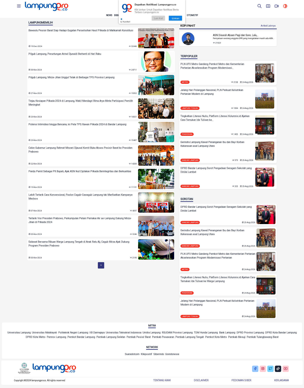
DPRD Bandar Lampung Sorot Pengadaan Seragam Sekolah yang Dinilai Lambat (216, 170)
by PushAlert (125, 21)
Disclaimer (201, 380)
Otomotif (192, 15)
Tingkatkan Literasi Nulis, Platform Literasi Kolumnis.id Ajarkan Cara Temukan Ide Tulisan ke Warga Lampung (217, 279)
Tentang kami (162, 380)
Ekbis (117, 15)
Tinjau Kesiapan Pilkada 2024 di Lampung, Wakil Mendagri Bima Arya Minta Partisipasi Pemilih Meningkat (80, 102)
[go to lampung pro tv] (276, 6)
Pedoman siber (241, 380)
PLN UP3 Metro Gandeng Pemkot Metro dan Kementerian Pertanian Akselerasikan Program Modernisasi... (212, 66)
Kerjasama (281, 380)
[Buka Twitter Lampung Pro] (270, 369)
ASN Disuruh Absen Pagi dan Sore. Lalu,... (235, 35)
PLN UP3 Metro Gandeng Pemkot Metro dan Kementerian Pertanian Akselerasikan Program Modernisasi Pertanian (217, 255)
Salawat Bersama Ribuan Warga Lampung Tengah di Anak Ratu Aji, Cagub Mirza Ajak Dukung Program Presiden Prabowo (78, 243)
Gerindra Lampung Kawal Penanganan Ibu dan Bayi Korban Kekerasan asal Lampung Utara (212, 144)
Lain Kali (158, 18)
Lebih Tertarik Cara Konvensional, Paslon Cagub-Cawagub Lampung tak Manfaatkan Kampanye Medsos (80, 196)
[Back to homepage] (46, 6)
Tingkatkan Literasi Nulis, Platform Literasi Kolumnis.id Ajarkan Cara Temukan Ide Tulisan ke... (215, 118)
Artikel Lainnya (268, 25)
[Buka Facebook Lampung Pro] (255, 369)
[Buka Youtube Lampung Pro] (286, 369)
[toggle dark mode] (285, 6)
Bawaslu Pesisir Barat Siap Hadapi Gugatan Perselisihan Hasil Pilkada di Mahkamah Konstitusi (80, 30)
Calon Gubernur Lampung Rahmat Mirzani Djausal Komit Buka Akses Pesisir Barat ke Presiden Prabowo (80, 149)
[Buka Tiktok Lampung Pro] (278, 369)
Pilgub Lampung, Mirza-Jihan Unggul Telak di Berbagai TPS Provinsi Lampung (71, 77)
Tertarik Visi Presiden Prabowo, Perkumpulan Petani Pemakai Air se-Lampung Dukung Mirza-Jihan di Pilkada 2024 (80, 220)
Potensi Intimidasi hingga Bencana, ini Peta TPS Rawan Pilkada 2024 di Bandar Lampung (77, 124)
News (109, 15)
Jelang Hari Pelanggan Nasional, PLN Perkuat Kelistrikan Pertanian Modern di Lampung (211, 92)
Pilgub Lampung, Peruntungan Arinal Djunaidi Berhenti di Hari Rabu (64, 53)
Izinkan (175, 18)
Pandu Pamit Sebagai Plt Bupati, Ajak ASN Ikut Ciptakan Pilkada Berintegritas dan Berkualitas (79, 171)
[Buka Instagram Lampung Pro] (263, 369)
